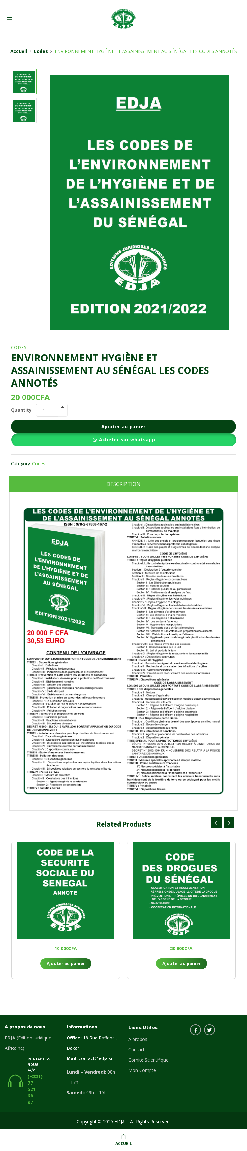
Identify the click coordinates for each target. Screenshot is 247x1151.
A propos (137, 1039)
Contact (136, 1050)
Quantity (21, 410)
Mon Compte (142, 1070)
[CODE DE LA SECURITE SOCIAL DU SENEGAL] (66, 890)
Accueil (18, 51)
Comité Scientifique (148, 1060)
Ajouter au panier (123, 426)
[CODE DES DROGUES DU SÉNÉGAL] (181, 890)
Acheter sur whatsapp (127, 440)
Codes (41, 51)
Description (123, 483)
